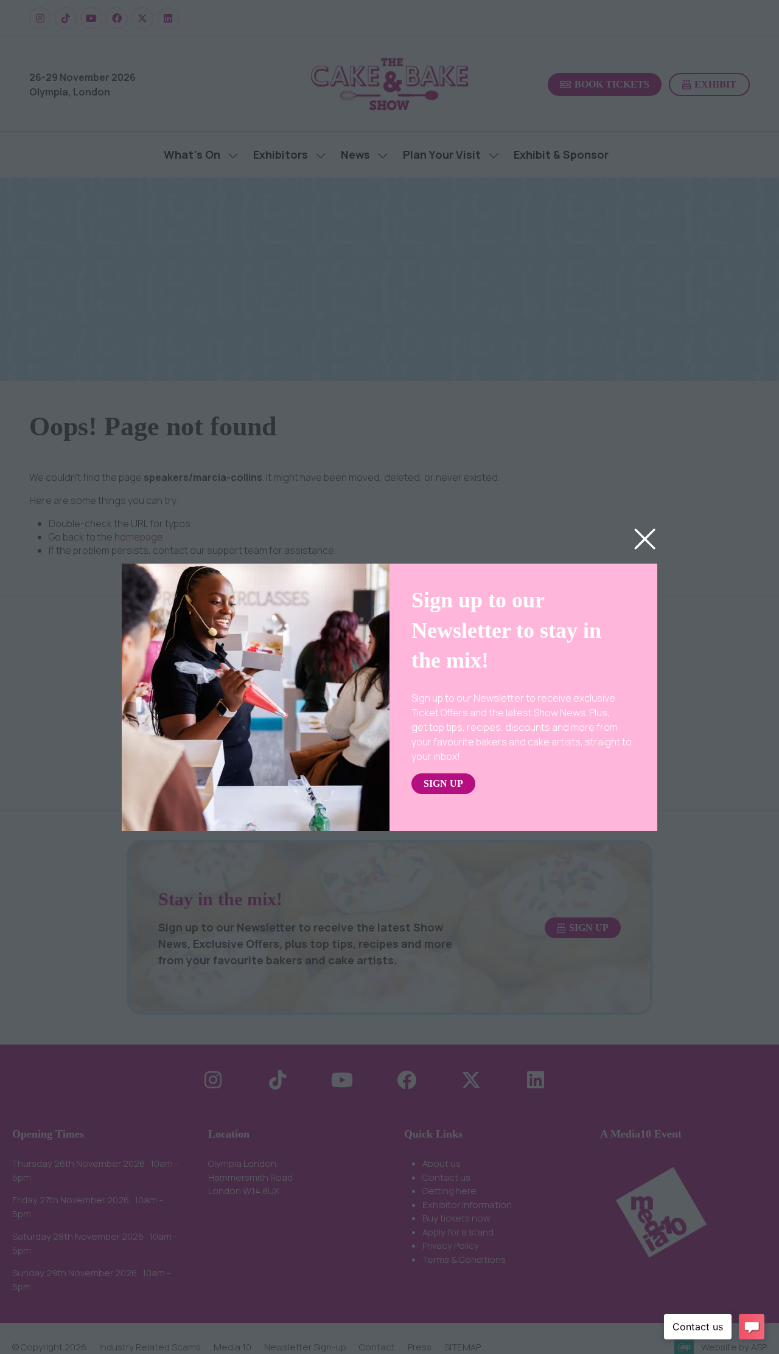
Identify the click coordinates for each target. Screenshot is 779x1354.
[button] (644, 539)
